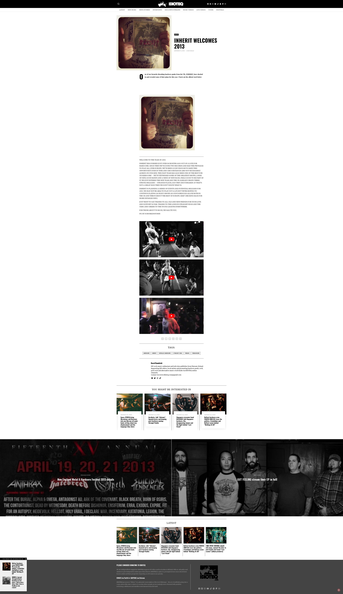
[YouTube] (215, 4)
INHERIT (189, 74)
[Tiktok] (218, 4)
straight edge (177, 353)
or (130, 578)
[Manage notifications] (338, 590)
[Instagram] (213, 4)
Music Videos (188, 10)
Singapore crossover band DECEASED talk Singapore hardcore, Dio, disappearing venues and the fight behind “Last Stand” (185, 422)
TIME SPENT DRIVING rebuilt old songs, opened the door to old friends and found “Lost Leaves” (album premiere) (216, 549)
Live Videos (200, 10)
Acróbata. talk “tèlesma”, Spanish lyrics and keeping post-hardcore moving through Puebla (157, 420)
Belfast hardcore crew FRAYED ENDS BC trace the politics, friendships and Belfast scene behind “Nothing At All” (18, 568)
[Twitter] (210, 4)
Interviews (157, 10)
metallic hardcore (165, 353)
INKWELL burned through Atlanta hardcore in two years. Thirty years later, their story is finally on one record (18, 582)
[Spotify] (220, 4)
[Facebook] (208, 4)
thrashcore (195, 353)
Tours (210, 10)
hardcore (147, 353)
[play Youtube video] (171, 239)
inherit (154, 353)
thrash (187, 353)
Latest (122, 10)
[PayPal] (223, 4)
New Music (132, 10)
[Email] (225, 4)
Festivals (220, 10)
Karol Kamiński (156, 363)
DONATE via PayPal (123, 578)
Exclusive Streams (172, 10)
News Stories (144, 10)
